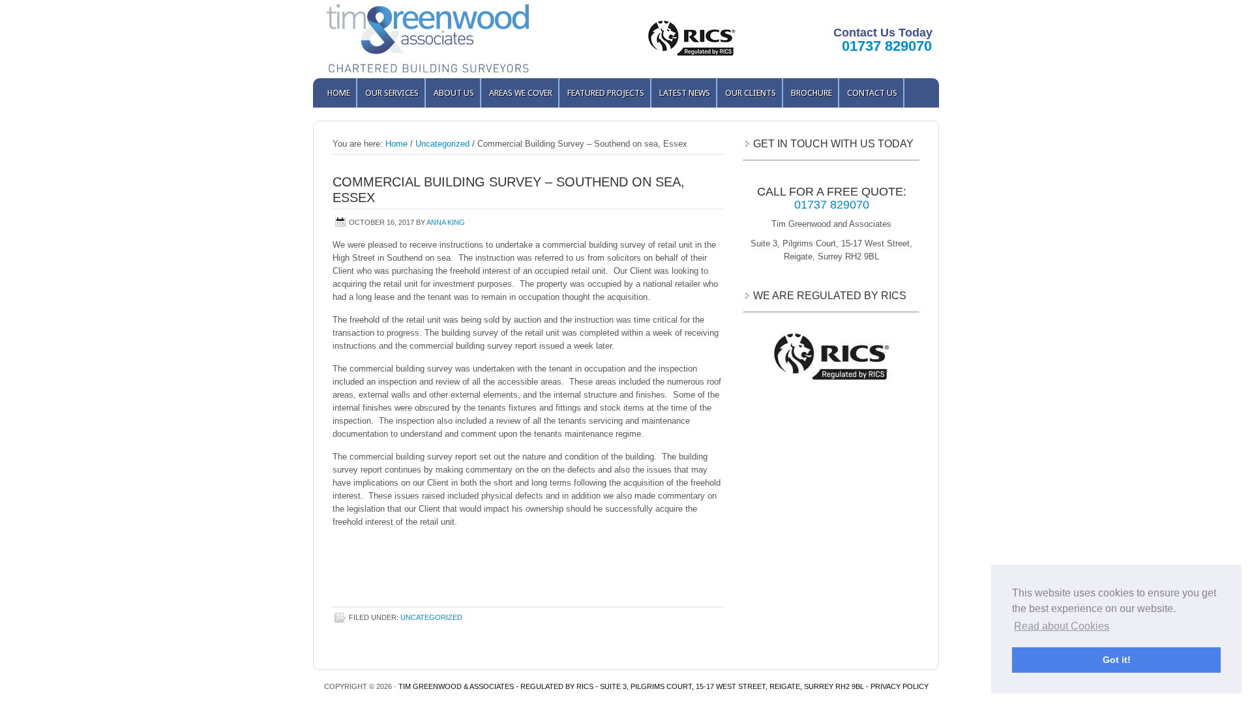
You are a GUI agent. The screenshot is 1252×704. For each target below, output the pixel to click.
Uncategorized (431, 617)
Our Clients (750, 93)
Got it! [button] (1117, 659)
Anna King (445, 222)
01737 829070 (887, 46)
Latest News (684, 93)
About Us (454, 93)
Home (338, 93)
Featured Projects (605, 93)
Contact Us (872, 93)
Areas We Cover (520, 93)
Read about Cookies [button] (1061, 626)
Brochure (811, 93)
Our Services (388, 93)
